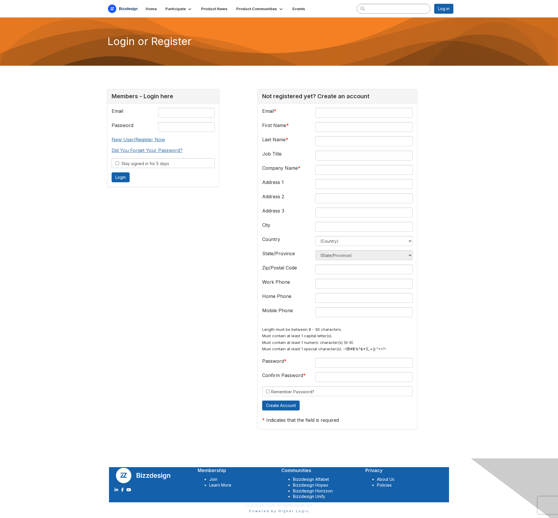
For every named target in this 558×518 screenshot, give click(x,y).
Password (122, 125)
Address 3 (273, 211)
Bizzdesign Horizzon (313, 490)
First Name (274, 125)
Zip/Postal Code (279, 268)
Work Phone (276, 282)
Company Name (280, 168)
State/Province (278, 253)
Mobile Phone (277, 310)
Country (271, 239)
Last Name (274, 139)
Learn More (220, 485)
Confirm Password (282, 375)
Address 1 (273, 182)
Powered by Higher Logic (279, 511)
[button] (179, 8)
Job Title (272, 154)
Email (117, 111)
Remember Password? (292, 391)
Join (213, 479)
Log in (444, 8)
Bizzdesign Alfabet (311, 479)
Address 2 (273, 196)
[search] (363, 8)
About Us (385, 479)
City (266, 225)
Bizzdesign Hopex (310, 485)
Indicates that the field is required (302, 420)
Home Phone (276, 296)
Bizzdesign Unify (309, 496)
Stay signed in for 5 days (144, 163)
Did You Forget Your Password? (147, 150)
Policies (384, 485)
